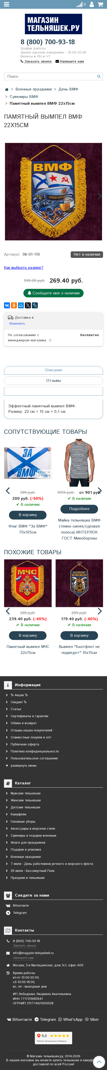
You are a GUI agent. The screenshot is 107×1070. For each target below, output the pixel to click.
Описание (53, 370)
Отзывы (53, 381)
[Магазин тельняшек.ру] (53, 22)
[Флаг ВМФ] (28, 463)
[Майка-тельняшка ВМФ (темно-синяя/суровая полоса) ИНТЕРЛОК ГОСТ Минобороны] (79, 463)
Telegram (47, 1020)
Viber (94, 1020)
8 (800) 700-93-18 (48, 42)
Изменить (17, 324)
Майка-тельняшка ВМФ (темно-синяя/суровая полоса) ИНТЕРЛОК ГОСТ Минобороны (79, 529)
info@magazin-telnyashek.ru (33, 953)
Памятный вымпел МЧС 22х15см (27, 650)
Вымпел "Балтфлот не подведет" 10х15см (79, 650)
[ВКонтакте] (7, 305)
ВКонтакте (21, 1020)
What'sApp (72, 1020)
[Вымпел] (79, 583)
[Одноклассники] (14, 305)
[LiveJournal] (35, 305)
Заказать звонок (24, 946)
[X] (28, 305)
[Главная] (7, 90)
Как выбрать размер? (23, 268)
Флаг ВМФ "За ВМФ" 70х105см (27, 529)
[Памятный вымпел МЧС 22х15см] (28, 583)
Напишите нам (23, 958)
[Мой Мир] (21, 305)
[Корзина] (100, 4)
